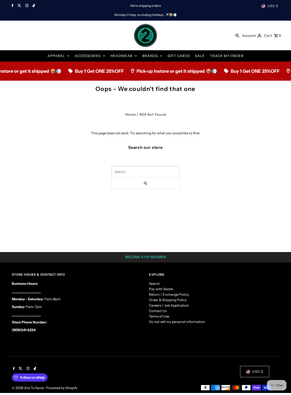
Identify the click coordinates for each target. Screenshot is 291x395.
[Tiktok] (33, 5)
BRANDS (150, 56)
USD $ (273, 6)
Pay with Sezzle (161, 289)
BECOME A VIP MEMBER (145, 257)
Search (154, 283)
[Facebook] (11, 5)
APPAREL (56, 56)
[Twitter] (18, 5)
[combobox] (145, 172)
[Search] (237, 35)
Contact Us (158, 311)
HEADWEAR (121, 56)
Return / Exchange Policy (169, 294)
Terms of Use (159, 316)
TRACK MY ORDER (227, 56)
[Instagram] (26, 5)
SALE (200, 56)
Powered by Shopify (62, 388)
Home (130, 114)
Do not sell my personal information (177, 322)
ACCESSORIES (88, 56)
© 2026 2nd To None (28, 388)
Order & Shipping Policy (168, 300)
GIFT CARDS (179, 56)
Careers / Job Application (169, 305)
